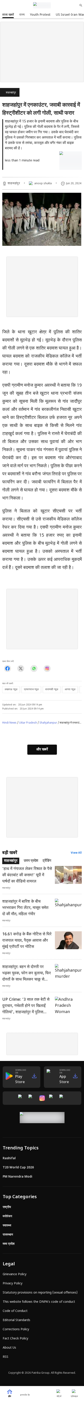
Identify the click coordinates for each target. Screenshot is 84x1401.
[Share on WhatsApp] (34, 668)
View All (76, 853)
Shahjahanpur (48, 723)
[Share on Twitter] (20, 668)
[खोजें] (81, 5)
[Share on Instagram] (47, 668)
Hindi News (9, 723)
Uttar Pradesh (28, 723)
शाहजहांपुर (11, 92)
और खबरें (42, 749)
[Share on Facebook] (7, 668)
